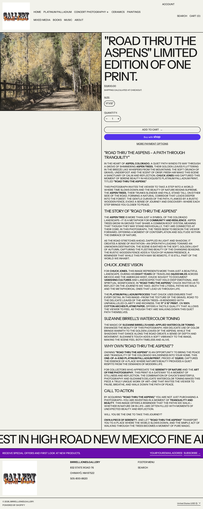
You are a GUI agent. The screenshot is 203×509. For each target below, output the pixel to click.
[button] (182, 16)
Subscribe (190, 453)
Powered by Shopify (13, 505)
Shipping (109, 90)
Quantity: (110, 112)
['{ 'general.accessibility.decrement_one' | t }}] (107, 119)
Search (143, 467)
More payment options (152, 143)
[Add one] (118, 119)
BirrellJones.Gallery (22, 501)
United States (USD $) (187, 503)
